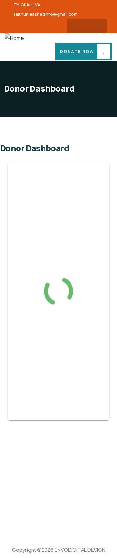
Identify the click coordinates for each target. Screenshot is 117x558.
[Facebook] (81, 26)
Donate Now (77, 51)
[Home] (14, 38)
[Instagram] (93, 26)
